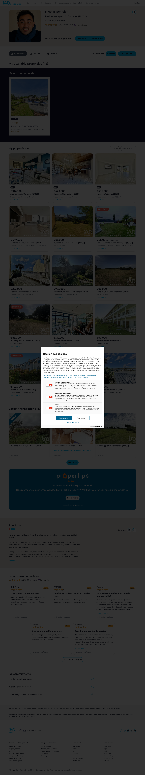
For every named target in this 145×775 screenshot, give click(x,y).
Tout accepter (63, 418)
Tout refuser (81, 418)
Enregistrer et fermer (72, 422)
